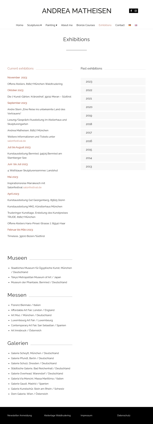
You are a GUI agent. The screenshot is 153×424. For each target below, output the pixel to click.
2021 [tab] (89, 98)
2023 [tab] (89, 81)
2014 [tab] (89, 158)
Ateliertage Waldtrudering (57, 415)
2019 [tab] (89, 115)
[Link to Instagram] (136, 11)
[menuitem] (19, 25)
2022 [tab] (89, 90)
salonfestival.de (16, 140)
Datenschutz (123, 415)
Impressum (86, 415)
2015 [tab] (89, 149)
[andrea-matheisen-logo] (76, 10)
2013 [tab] (89, 166)
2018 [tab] (89, 124)
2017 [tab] (89, 132)
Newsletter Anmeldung (19, 415)
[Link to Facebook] (131, 11)
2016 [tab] (89, 141)
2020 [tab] (89, 107)
